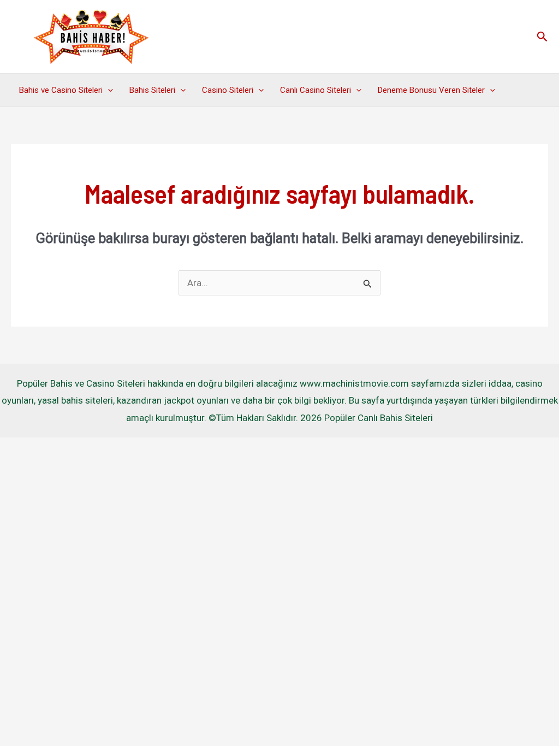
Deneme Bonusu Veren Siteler (431, 90)
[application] (108, 90)
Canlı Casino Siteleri (315, 90)
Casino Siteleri (227, 90)
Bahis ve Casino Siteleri (61, 90)
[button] (542, 37)
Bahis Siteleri (152, 90)
